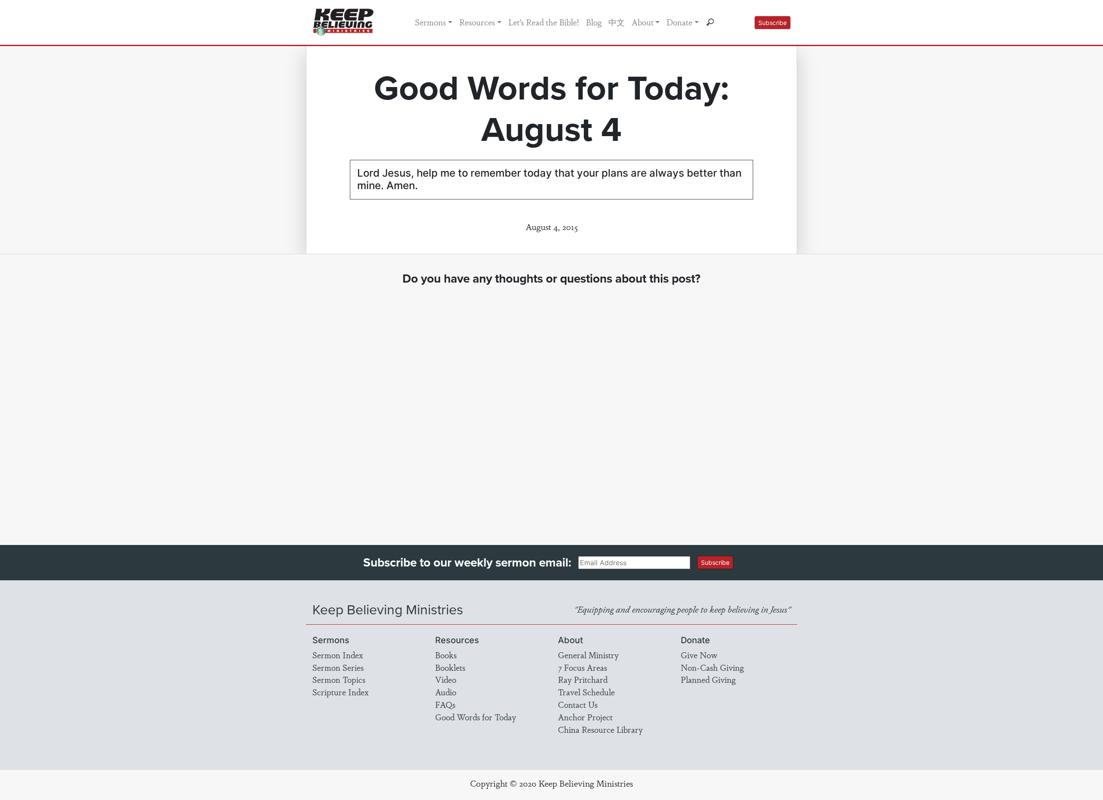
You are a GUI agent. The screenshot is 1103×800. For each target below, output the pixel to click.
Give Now (699, 655)
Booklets (450, 667)
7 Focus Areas (582, 667)
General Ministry (588, 655)
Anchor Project (585, 717)
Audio (445, 692)
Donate (679, 22)
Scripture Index (340, 692)
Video (445, 679)
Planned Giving (708, 679)
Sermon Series (338, 667)
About (643, 22)
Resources (477, 22)
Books (446, 655)
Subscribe (772, 22)
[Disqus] (551, 407)
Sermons (430, 22)
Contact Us (578, 704)
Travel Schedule (586, 692)
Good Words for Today (475, 717)
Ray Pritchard (583, 679)
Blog (593, 22)
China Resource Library (600, 729)
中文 (616, 22)
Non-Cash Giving (712, 667)
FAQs (445, 704)
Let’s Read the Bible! (543, 22)
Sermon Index (337, 655)
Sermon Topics (338, 679)
